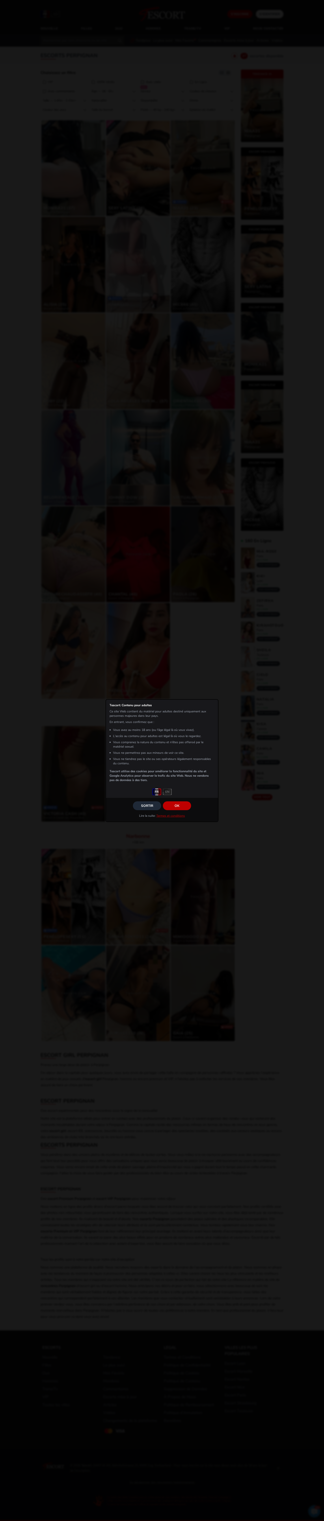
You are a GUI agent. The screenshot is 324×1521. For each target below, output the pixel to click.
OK (177, 806)
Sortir (147, 806)
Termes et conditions (170, 816)
